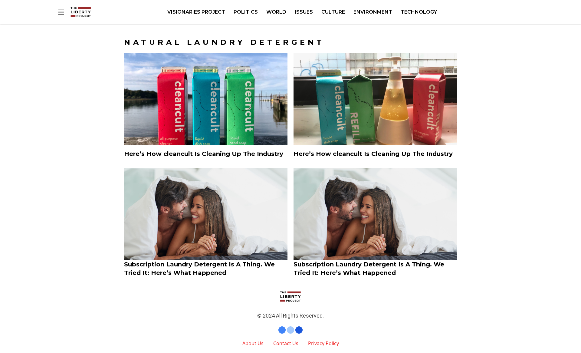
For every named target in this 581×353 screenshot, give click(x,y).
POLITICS (246, 12)
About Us (253, 343)
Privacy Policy (323, 343)
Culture (333, 12)
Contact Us (285, 343)
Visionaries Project (196, 12)
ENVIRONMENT (372, 12)
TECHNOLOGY (419, 12)
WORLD (276, 12)
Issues (304, 12)
